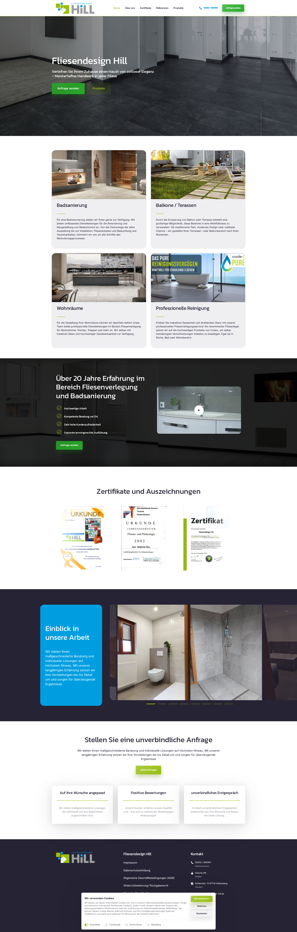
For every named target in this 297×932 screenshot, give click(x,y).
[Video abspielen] (199, 410)
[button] (260, 652)
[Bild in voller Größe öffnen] (153, 652)
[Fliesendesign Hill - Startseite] (75, 8)
